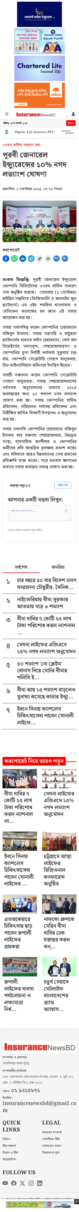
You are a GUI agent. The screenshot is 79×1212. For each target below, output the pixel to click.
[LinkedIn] (39, 1183)
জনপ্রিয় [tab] (58, 567)
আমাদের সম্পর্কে (52, 1132)
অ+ (56, 258)
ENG (71, 123)
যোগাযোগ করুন (51, 1146)
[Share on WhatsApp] (14, 258)
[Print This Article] (48, 258)
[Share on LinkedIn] (22, 258)
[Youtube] (5, 1183)
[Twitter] (22, 1183)
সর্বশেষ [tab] (21, 567)
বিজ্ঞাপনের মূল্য (51, 1152)
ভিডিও (6, 1139)
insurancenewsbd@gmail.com (39, 1107)
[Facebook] (13, 1183)
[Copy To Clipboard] (39, 258)
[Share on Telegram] (31, 258)
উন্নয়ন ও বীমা (10, 1152)
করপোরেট (11, 250)
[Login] (73, 114)
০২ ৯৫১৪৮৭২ (25, 1091)
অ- (65, 258)
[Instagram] (31, 1183)
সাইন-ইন (63, 485)
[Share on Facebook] (6, 258)
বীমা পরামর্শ (9, 1146)
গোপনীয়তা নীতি (51, 1139)
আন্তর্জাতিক (9, 1159)
